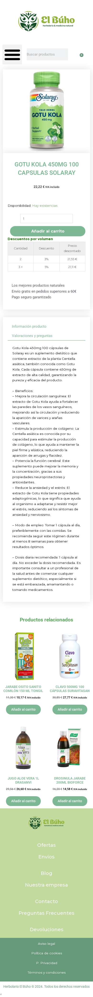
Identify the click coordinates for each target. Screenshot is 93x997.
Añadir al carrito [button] (23, 709)
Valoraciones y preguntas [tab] (32, 336)
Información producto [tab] (29, 326)
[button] (12, 54)
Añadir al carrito (47, 231)
